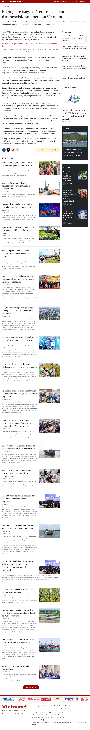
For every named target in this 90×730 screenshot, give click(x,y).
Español (73, 1)
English (62, 1)
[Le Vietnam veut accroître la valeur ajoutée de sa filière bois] (49, 595)
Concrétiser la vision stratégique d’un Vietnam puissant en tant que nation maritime (18, 528)
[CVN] (14, 699)
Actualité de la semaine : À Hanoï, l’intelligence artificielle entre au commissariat (69, 176)
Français (67, 1)
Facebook (4, 150)
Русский (82, 1)
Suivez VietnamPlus (43, 150)
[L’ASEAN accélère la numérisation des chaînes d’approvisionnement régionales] (49, 501)
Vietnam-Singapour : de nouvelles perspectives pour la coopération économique (16, 186)
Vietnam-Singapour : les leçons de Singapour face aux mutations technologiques (16, 473)
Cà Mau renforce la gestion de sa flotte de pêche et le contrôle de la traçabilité (18, 447)
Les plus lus (70, 32)
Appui (70, 706)
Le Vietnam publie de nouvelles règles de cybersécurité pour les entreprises (19, 338)
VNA (82, 706)
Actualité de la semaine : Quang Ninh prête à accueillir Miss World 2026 (69, 215)
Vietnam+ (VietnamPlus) (15, 1)
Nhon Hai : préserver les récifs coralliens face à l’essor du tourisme (73, 152)
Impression (13, 150)
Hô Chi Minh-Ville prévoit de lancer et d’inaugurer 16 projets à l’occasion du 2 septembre (19, 310)
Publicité (63, 709)
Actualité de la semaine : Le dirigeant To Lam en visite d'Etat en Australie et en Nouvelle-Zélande (69, 196)
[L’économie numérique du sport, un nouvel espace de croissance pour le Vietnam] (49, 210)
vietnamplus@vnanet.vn (43, 720)
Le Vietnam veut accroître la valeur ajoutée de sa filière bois (17, 591)
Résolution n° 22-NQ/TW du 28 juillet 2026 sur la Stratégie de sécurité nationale (74, 114)
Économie (6, 7)
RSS (66, 706)
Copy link (17, 150)
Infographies (70, 88)
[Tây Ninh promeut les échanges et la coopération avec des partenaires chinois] (49, 256)
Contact (70, 709)
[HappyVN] (50, 699)
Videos (68, 128)
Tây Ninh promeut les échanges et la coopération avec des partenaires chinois (17, 253)
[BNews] (86, 699)
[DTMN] (26, 699)
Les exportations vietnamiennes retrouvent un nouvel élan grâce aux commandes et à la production (17, 423)
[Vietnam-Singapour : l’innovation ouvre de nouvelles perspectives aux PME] (49, 168)
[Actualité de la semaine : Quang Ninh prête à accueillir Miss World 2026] (82, 214)
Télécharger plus (31, 687)
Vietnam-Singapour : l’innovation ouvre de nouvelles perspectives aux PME (19, 164)
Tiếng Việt (56, 1)
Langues (76, 706)
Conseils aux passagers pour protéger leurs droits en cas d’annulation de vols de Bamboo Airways (19, 613)
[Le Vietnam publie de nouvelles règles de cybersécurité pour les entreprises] (49, 343)
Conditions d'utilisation (57, 706)
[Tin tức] (77, 699)
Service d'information (54, 709)
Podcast (69, 168)
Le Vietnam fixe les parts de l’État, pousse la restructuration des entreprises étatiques (75, 38)
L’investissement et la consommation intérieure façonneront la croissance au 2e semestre (74, 58)
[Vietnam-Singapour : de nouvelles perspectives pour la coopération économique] (49, 188)
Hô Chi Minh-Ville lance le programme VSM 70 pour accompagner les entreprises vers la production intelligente (19, 565)
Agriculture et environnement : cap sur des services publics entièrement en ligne (19, 230)
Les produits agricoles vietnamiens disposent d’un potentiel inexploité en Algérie (74, 68)
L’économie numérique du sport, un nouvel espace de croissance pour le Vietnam (17, 207)
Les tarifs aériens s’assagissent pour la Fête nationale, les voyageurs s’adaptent (74, 47)
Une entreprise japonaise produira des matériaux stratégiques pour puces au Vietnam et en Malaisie (18, 279)
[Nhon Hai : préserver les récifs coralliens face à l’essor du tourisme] (75, 139)
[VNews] (70, 699)
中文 (77, 1)
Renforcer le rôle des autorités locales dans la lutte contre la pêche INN (18, 641)
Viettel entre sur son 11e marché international (15, 667)
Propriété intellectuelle (43, 706)
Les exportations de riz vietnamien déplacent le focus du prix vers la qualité (19, 365)
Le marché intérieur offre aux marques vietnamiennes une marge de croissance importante (19, 393)
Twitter (8, 150)
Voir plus (9, 158)
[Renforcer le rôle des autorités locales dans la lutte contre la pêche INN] (49, 645)
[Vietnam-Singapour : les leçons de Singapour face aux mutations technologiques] (49, 476)
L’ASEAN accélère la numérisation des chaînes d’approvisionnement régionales (18, 498)
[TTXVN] (62, 699)
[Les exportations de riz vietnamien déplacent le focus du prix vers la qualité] (49, 370)
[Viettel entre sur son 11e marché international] (49, 672)
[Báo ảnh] (38, 699)
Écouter (69, 183)
